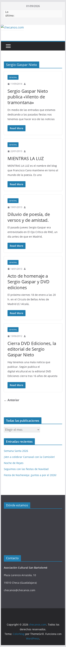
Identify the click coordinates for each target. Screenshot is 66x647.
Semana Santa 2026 (16, 451)
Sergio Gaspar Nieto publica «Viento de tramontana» (28, 96)
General (13, 77)
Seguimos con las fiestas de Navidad (26, 469)
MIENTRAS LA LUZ (26, 158)
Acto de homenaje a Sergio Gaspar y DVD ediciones (29, 281)
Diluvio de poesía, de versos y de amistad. (29, 217)
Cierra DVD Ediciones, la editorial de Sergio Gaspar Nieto (32, 349)
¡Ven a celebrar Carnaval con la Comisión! (29, 457)
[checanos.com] (12, 27)
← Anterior (11, 400)
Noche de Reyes (13, 463)
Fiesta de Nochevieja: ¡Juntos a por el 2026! (30, 475)
